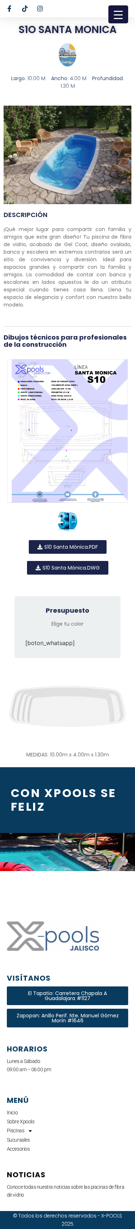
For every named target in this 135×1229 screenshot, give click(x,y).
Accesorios (18, 1149)
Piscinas (15, 1130)
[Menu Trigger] (118, 14)
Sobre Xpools (21, 1121)
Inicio (12, 1112)
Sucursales (18, 1140)
